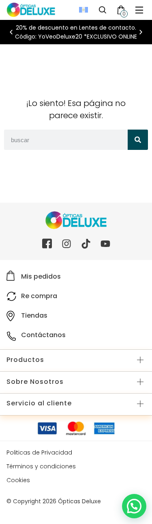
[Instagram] (66, 243)
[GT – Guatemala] (83, 10)
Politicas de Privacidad (39, 452)
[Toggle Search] (102, 9)
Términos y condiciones (41, 466)
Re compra (39, 296)
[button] (139, 9)
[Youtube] (105, 243)
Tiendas (34, 315)
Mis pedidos (41, 276)
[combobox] (66, 140)
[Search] (138, 140)
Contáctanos (43, 335)
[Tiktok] (86, 243)
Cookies (18, 480)
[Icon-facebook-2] (47, 243)
